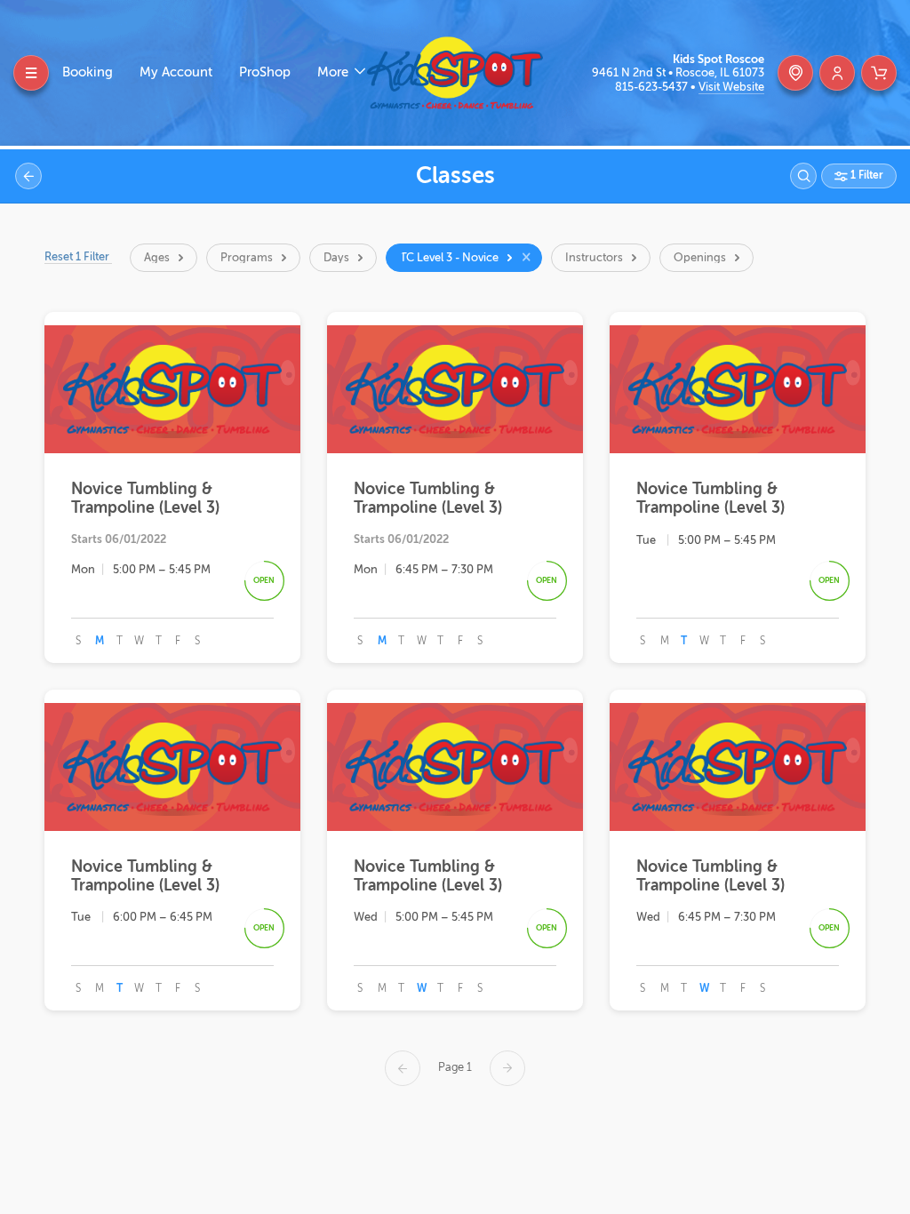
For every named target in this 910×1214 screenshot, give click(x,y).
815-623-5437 (652, 86)
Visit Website (731, 86)
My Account (176, 72)
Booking (87, 72)
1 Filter (865, 175)
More (334, 72)
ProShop (265, 72)
